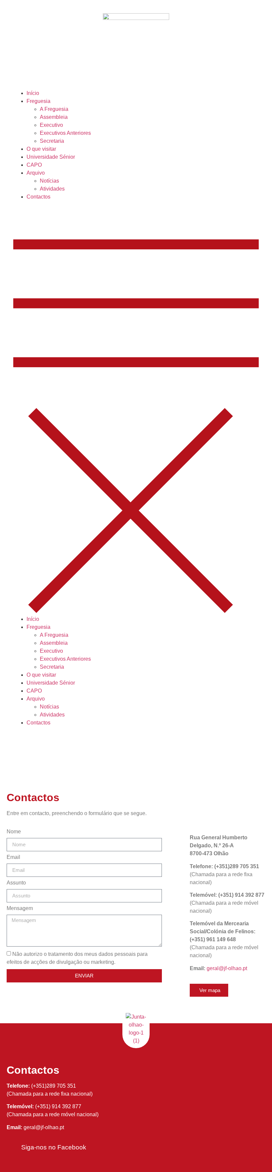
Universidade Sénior (51, 157)
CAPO (34, 165)
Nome (14, 831)
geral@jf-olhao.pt (227, 968)
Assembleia (54, 117)
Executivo (51, 125)
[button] (136, 408)
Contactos (38, 197)
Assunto (16, 882)
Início (33, 93)
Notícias (49, 181)
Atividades (52, 189)
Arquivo (36, 173)
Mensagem (20, 908)
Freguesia (38, 101)
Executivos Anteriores (65, 133)
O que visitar (41, 149)
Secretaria (52, 141)
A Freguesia (54, 109)
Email (13, 857)
